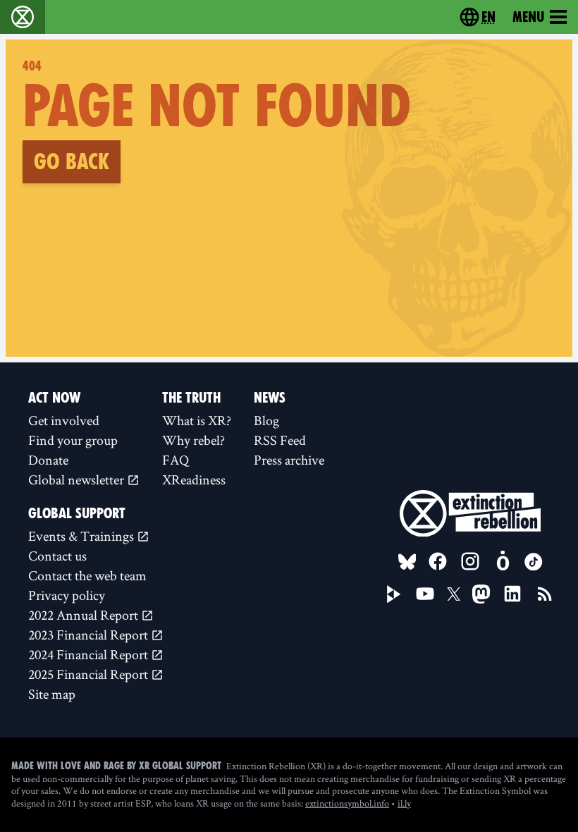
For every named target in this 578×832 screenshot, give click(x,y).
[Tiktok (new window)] (533, 562)
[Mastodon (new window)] (481, 594)
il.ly (404, 803)
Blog (266, 420)
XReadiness (194, 479)
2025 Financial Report (89, 674)
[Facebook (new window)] (438, 561)
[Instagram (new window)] (470, 561)
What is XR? (196, 420)
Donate (48, 460)
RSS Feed (280, 440)
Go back (71, 161)
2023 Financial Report (89, 634)
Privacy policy (66, 595)
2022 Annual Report (84, 615)
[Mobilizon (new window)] (502, 561)
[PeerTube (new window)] (394, 594)
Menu (528, 16)
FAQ (175, 460)
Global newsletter (77, 479)
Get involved (63, 420)
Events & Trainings (82, 536)
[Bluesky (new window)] (407, 562)
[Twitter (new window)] (454, 594)
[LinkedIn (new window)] (512, 593)
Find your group (73, 440)
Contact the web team (87, 575)
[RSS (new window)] (545, 593)
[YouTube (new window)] (425, 593)
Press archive (289, 460)
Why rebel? (193, 440)
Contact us (57, 555)
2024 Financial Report (89, 654)
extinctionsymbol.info (347, 803)
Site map (51, 694)
